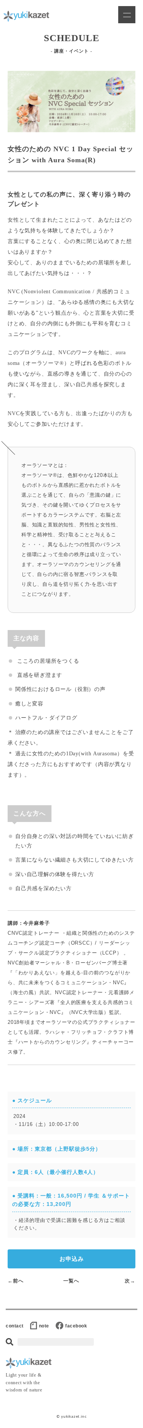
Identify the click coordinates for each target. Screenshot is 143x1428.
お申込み (71, 1258)
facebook (76, 1326)
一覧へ (71, 1281)
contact (15, 1326)
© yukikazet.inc (71, 1416)
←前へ (16, 1281)
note (44, 1326)
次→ (130, 1281)
